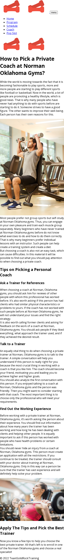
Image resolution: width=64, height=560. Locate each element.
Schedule (12, 26)
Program (12, 22)
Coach (10, 29)
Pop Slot (12, 33)
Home (10, 18)
